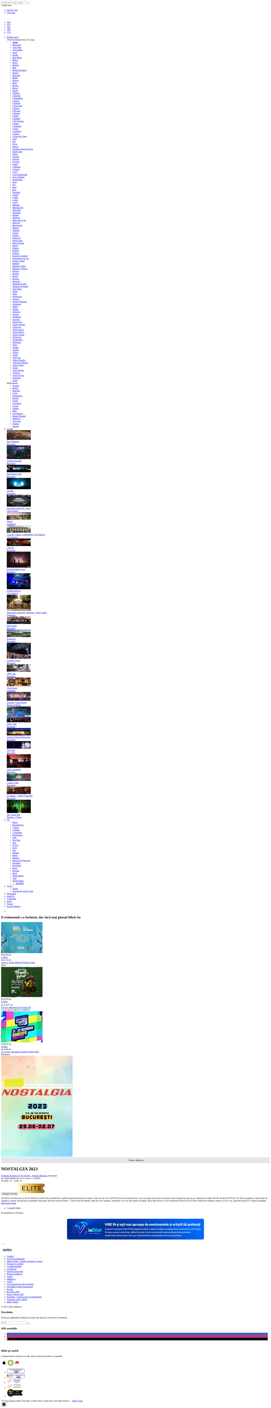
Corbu (15, 129)
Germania (16, 403)
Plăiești (15, 248)
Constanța (16, 126)
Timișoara (16, 342)
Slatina (15, 309)
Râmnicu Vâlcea (19, 268)
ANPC (10, 1281)
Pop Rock (16, 865)
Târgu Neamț (18, 335)
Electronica (17, 835)
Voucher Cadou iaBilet (17, 1299)
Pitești (15, 246)
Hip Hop (16, 840)
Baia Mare (17, 57)
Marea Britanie (19, 416)
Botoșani (16, 75)
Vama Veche (18, 365)
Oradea (15, 235)
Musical (15, 858)
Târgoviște (17, 322)
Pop (14, 850)
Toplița (15, 350)
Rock (14, 873)
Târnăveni (16, 337)
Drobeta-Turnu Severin (22, 149)
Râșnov (15, 271)
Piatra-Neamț (18, 243)
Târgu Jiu (16, 327)
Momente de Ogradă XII (16, 1007)
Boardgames (18, 825)
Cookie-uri (11, 1269)
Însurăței (16, 192)
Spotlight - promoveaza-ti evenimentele (24, 1297)
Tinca (14, 345)
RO (9, 22)
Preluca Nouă (18, 261)
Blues (15, 822)
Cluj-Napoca (18, 121)
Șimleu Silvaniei (19, 301)
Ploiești (15, 251)
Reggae (15, 870)
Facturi (10, 1289)
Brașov (15, 80)
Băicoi (15, 60)
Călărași (16, 93)
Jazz (14, 843)
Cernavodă (17, 106)
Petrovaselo (17, 240)
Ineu (14, 190)
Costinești (16, 131)
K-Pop (15, 845)
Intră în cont (12, 10)
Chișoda (16, 113)
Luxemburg (17, 413)
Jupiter (15, 195)
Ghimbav (16, 167)
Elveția (15, 398)
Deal (14, 139)
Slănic (15, 307)
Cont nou (11, 12)
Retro (14, 868)
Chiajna (15, 108)
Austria (15, 385)
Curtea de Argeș (19, 136)
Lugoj (15, 202)
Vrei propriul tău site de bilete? (20, 1284)
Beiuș (15, 62)
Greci (14, 172)
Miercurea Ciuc (19, 220)
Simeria (15, 299)
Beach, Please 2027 (15, 1294)
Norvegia (16, 421)
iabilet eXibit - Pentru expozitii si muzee (24, 1261)
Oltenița (15, 230)
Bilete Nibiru (12, 1302)
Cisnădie (16, 118)
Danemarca (17, 396)
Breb (14, 83)
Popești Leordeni (20, 256)
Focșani (15, 162)
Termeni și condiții (15, 1264)
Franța (15, 401)
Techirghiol (17, 340)
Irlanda (15, 408)
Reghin (15, 274)
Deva (14, 144)
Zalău (15, 380)
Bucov (15, 88)
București (16, 45)
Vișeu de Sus (18, 375)
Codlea (15, 123)
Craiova (15, 134)
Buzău (15, 90)
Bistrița (15, 65)
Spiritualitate (18, 876)
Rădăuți (15, 263)
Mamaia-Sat (17, 207)
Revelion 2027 (13, 1292)
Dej (14, 141)
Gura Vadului (18, 177)
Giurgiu (15, 169)
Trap (14, 878)
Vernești (16, 373)
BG (9, 27)
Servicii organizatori (16, 1259)
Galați (15, 164)
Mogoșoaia (17, 225)
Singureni (16, 304)
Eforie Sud (17, 151)
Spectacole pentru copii (22, 891)
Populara (16, 863)
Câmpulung (17, 98)
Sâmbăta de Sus (19, 284)
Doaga (15, 146)
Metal (15, 855)
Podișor (15, 253)
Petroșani (16, 238)
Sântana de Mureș (20, 286)
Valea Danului (18, 360)
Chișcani (16, 111)
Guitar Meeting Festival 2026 (18, 962)
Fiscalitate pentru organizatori (20, 1287)
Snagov (15, 314)
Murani (15, 228)
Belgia (15, 388)
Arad (14, 52)
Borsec (15, 73)
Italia (14, 411)
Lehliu (15, 197)
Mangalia (16, 210)
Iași (14, 185)
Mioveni (16, 223)
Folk (14, 837)
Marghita (16, 212)
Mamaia (16, 205)
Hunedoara (17, 179)
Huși (14, 182)
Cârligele (16, 103)
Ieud (14, 187)
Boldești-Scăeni (19, 70)
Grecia (15, 406)
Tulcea (15, 352)
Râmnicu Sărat (19, 266)
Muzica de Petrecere (21, 860)
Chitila (15, 116)
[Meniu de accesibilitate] (4, 1404)
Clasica (15, 827)
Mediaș (15, 215)
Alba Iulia (16, 47)
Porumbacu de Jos (20, 258)
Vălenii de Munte (20, 363)
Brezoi (15, 85)
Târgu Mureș (18, 332)
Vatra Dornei (18, 370)
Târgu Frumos (18, 324)
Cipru (15, 393)
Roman (15, 279)
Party (14, 848)
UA (9, 32)
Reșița (15, 276)
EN (8, 25)
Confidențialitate (14, 1266)
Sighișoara (17, 296)
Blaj (14, 68)
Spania (15, 426)
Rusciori (16, 281)
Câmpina (16, 96)
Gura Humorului (19, 174)
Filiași (15, 154)
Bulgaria (16, 390)
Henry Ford (77, 1401)
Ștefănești (16, 317)
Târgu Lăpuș (18, 329)
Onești (15, 233)
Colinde (15, 830)
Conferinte (17, 832)
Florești (15, 157)
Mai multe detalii (8, 1203)
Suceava (16, 319)
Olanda (15, 424)
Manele (15, 853)
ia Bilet (4, 957)
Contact (10, 1256)
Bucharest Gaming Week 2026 (20, 1052)
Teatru (15, 888)
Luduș (15, 200)
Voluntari (16, 378)
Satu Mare (17, 289)
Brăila (15, 78)
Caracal (15, 101)
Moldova (16, 418)
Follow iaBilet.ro (136, 1160)
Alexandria (17, 50)
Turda (15, 355)
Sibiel (15, 291)
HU (9, 30)
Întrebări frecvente (15, 1271)
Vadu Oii (16, 357)
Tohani (15, 347)
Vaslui (15, 368)
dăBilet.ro (11, 1279)
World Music (18, 881)
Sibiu (14, 294)
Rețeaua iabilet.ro (14, 1274)
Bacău (15, 55)
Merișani (16, 218)
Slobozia (16, 312)
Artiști (9, 1276)
